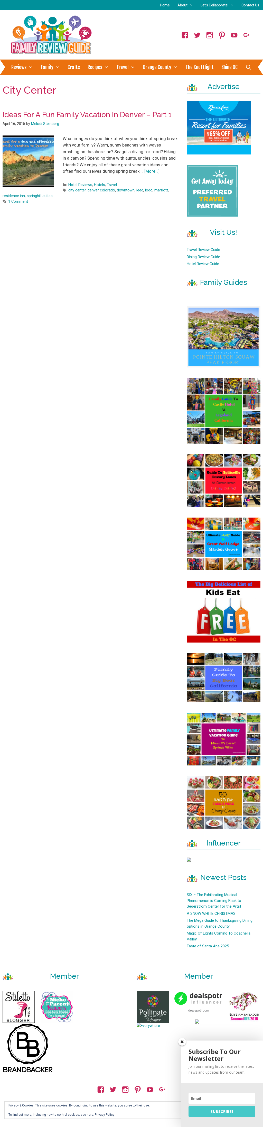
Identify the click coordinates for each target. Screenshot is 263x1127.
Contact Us (250, 5)
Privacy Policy (104, 1114)
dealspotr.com (198, 1010)
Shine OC (229, 67)
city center (77, 190)
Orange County (157, 67)
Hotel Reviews (80, 185)
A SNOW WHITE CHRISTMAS (211, 913)
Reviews (18, 67)
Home (165, 5)
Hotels (99, 185)
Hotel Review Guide (203, 263)
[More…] (151, 171)
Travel (122, 67)
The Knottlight (199, 67)
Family (47, 67)
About (182, 5)
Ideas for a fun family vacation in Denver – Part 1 (87, 114)
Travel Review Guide (203, 249)
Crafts (74, 67)
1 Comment (18, 201)
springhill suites (40, 196)
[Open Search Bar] (248, 67)
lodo (149, 190)
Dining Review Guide (203, 257)
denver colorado (101, 190)
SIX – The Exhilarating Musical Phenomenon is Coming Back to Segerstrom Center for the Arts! (214, 900)
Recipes (95, 67)
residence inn (14, 196)
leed (139, 190)
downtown (126, 190)
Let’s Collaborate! (214, 5)
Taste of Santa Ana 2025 (208, 946)
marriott (161, 190)
